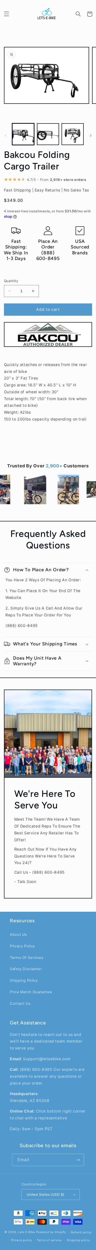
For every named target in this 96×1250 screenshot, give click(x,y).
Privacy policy (21, 1240)
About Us (18, 934)
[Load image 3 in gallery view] (73, 134)
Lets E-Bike (27, 1232)
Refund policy (81, 1232)
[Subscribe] (77, 1160)
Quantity (11, 281)
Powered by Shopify (51, 1232)
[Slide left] (5, 135)
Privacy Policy (22, 946)
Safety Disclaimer (26, 969)
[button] (6, 14)
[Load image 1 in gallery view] (23, 134)
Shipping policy (78, 1240)
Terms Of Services (27, 957)
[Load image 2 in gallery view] (48, 134)
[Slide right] (90, 135)
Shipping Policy (24, 980)
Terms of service (49, 1240)
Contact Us (20, 1003)
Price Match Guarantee (31, 992)
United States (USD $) (45, 1194)
